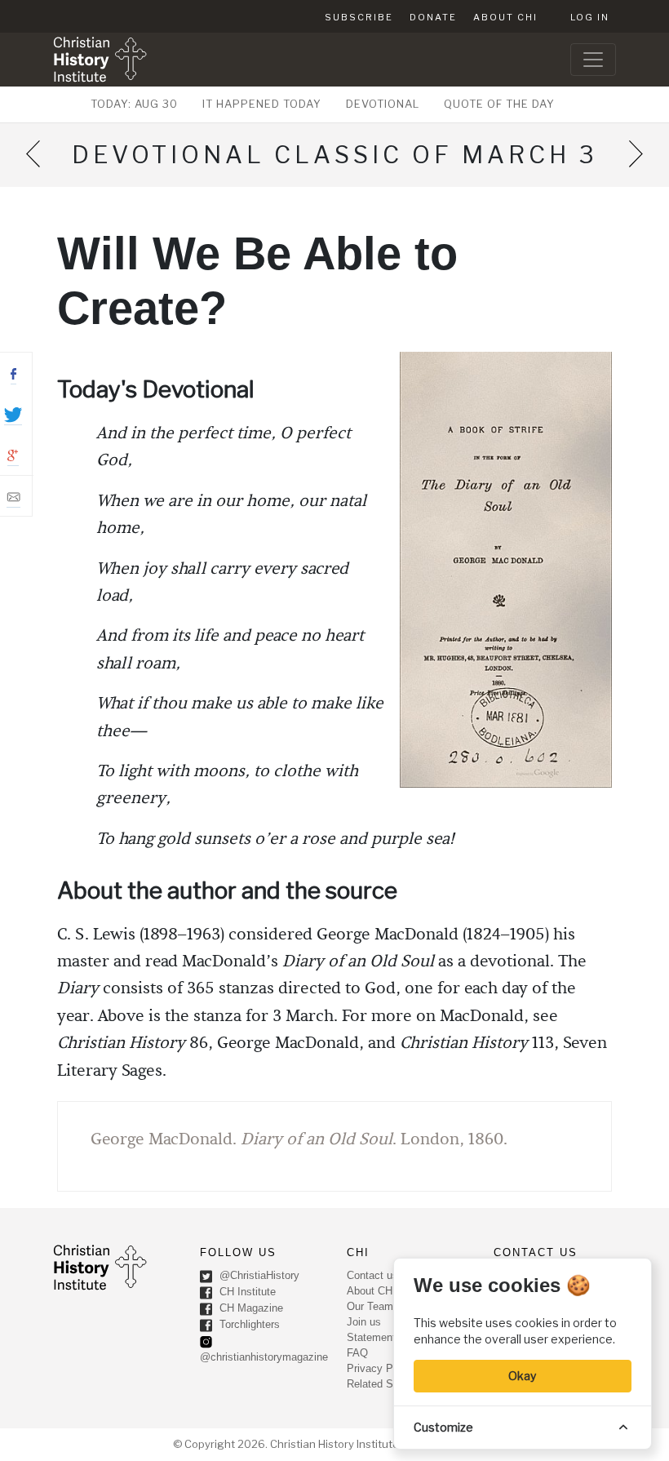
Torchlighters (248, 1324)
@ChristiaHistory (257, 1275)
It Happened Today (261, 103)
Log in (589, 17)
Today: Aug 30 (134, 103)
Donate (433, 17)
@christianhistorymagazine (264, 1357)
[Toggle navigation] (593, 59)
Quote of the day (499, 103)
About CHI (505, 17)
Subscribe (359, 17)
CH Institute (246, 1292)
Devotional (382, 103)
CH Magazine (249, 1308)
